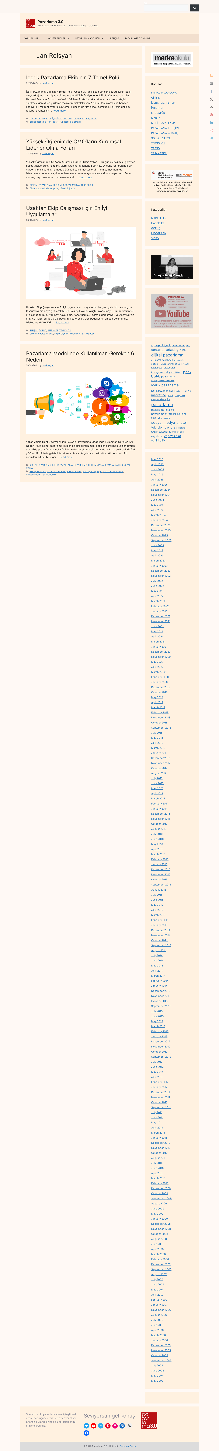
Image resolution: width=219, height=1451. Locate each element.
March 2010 (158, 1178)
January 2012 (159, 1087)
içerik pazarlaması (162, 390)
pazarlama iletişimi (162, 409)
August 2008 (159, 1238)
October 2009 (159, 1193)
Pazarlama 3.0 (50, 22)
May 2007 (157, 1289)
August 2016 (158, 828)
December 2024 (161, 489)
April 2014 (157, 970)
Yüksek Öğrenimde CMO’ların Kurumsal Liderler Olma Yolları (73, 144)
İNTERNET (53, 330)
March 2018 (158, 747)
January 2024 (159, 520)
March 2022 (158, 601)
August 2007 (159, 1274)
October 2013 (159, 1001)
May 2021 (157, 631)
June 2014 (157, 960)
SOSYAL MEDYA (71, 185)
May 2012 (157, 1071)
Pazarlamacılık (74, 471)
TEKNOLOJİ (87, 185)
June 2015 (157, 899)
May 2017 (157, 788)
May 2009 (157, 1213)
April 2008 (157, 1249)
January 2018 (159, 752)
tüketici (163, 431)
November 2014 (160, 935)
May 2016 (157, 844)
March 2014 (158, 975)
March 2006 (158, 1335)
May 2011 (157, 1122)
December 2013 (160, 990)
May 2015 (157, 904)
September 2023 (161, 540)
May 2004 (157, 1375)
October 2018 (159, 722)
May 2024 (157, 504)
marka (186, 390)
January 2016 (159, 864)
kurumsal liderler (44, 188)
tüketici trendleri (177, 431)
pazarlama (67, 121)
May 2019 (157, 697)
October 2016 (159, 823)
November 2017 (160, 763)
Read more (59, 110)
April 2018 (157, 742)
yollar (55, 188)
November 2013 (160, 995)
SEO (160, 418)
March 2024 (158, 515)
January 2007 (159, 1304)
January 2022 (159, 611)
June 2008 (157, 1244)
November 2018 (160, 717)
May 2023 (157, 550)
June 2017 (157, 783)
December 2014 (160, 930)
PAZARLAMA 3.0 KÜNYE (137, 38)
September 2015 (161, 884)
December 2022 (160, 570)
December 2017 (160, 758)
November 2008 (161, 1228)
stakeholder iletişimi (113, 471)
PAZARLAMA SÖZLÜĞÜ (87, 38)
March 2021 (158, 641)
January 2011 (159, 1137)
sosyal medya (163, 422)
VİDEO (155, 238)
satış (153, 417)
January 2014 (159, 985)
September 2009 (161, 1198)
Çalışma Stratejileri (38, 333)
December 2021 (160, 616)
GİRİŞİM (33, 185)
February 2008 (160, 1259)
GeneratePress (128, 1446)
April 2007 (157, 1294)
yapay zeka (172, 436)
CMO (32, 188)
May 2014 (157, 965)
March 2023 (158, 560)
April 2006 (157, 1330)
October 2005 (159, 1355)
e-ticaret (156, 360)
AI (152, 345)
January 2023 (159, 565)
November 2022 (161, 575)
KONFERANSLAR (57, 38)
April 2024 (157, 509)
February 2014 (159, 980)
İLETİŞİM (114, 38)
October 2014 (159, 940)
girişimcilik (179, 360)
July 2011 (156, 1112)
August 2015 (158, 889)
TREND (155, 148)
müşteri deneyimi (160, 399)
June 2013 (157, 1016)
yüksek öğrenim (67, 188)
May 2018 (157, 737)
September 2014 (161, 945)
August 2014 (158, 950)
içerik (187, 372)
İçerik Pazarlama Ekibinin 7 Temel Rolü (72, 77)
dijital (183, 349)
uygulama (156, 436)
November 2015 (160, 874)
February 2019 (159, 712)
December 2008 (161, 1223)
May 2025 (157, 474)
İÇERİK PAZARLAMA (62, 118)
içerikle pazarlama (163, 376)
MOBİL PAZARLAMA (163, 122)
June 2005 (157, 1370)
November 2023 (161, 530)
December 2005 (161, 1345)
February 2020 (160, 677)
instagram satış (160, 372)
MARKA (155, 117)
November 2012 (160, 1046)
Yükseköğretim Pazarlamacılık (41, 474)
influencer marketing (170, 364)
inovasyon (156, 367)
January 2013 (159, 1036)
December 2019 (160, 687)
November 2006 (161, 1309)
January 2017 (159, 808)
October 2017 (159, 768)
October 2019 (159, 692)
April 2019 (157, 702)
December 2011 (160, 1092)
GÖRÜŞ (42, 330)
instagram (169, 367)
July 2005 (157, 1365)
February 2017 (159, 803)
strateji (77, 121)
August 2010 (158, 1157)
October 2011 (159, 1102)
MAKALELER (158, 218)
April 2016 (157, 849)
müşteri (180, 395)
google (155, 363)
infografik (185, 364)
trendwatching (180, 428)
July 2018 (157, 732)
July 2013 (157, 1011)
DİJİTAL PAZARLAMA (40, 118)
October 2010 (159, 1152)
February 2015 (159, 920)
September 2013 (161, 1006)
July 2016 (157, 833)
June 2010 (157, 1168)
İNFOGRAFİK (158, 233)
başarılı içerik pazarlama (169, 345)
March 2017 (158, 798)
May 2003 (157, 1380)
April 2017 (157, 793)
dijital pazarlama (37, 471)
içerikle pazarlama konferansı (162, 381)
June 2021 (157, 626)
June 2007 (157, 1284)
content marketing (164, 350)
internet (176, 372)
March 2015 (158, 914)
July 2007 (157, 1279)
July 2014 (157, 955)
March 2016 (158, 854)
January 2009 (159, 1218)
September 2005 (161, 1360)
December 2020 (161, 651)
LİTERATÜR (158, 112)
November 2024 (161, 494)
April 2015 (157, 909)
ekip (51, 333)
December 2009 (161, 1188)
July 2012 (157, 1061)
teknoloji (157, 427)
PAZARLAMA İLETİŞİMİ (50, 185)
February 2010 (159, 1183)
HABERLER (157, 223)
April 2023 (157, 555)
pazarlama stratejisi (163, 413)
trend (169, 427)
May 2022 (157, 590)
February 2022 (160, 606)
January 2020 (159, 682)
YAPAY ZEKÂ (159, 153)
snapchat (166, 418)
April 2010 (157, 1173)
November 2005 (161, 1350)
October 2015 (159, 879)
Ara (145, 3)
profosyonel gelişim (92, 471)
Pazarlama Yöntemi (56, 471)
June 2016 (157, 839)
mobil (170, 395)
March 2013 (158, 1026)
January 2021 (159, 646)
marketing (158, 395)
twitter (154, 431)
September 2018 (161, 727)
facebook (167, 360)
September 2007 (161, 1269)
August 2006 (159, 1314)
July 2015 (157, 894)
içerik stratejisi (54, 121)
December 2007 (161, 1264)
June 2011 (157, 1117)
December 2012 (160, 1041)
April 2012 (157, 1076)
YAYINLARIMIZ (30, 38)
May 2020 (157, 661)
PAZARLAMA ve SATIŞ (85, 118)
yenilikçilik (158, 440)
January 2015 (159, 925)
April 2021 (157, 636)
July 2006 (157, 1319)
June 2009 (157, 1208)
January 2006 (159, 1340)
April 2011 (157, 1127)
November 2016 (160, 818)
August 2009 (159, 1203)
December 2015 (160, 869)
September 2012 (161, 1056)
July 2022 (157, 580)
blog (188, 345)
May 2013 (157, 1021)
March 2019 (158, 707)
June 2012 (157, 1066)
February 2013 (159, 1031)
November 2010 (160, 1147)
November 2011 (160, 1097)
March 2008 (158, 1254)
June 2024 (157, 499)
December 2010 (160, 1142)
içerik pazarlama (37, 121)
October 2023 (159, 535)
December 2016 (160, 813)
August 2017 (158, 773)
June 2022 (157, 585)
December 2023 (161, 525)
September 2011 (161, 1107)
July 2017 (157, 778)
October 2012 (159, 1051)
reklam (181, 413)
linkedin (177, 391)
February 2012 (159, 1082)
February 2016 (159, 859)
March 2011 (158, 1132)
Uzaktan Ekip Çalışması (82, 333)
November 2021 (160, 621)
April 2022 (157, 596)
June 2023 (157, 545)
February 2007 (160, 1299)
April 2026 (157, 464)
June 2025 (157, 469)
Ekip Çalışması (61, 333)
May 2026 (157, 459)
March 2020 (158, 671)
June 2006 (157, 1325)
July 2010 (157, 1163)
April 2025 (157, 479)
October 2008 (159, 1233)
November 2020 (161, 656)
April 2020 (157, 666)
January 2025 (159, 484)
